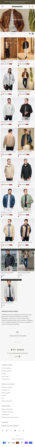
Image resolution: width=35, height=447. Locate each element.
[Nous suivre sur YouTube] (15, 430)
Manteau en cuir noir (23, 61)
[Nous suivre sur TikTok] (19, 430)
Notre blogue (5, 376)
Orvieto (3, 152)
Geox (2, 243)
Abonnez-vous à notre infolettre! (10, 425)
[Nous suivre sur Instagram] (6, 430)
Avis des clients (6, 379)
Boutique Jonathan (6, 371)
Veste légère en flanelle (7, 272)
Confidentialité (5, 414)
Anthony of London (6, 62)
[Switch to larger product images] (30, 33)
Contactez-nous (6, 390)
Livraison (4, 395)
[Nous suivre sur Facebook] (2, 430)
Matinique (20, 213)
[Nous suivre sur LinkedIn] (23, 430)
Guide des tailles (6, 393)
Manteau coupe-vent (6, 91)
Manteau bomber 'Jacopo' (8, 242)
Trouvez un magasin (7, 387)
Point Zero (3, 92)
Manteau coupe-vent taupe (8, 151)
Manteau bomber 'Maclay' (25, 212)
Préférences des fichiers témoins (10, 417)
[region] (17, 335)
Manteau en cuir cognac (24, 91)
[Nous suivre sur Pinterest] (11, 430)
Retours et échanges (7, 409)
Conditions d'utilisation (7, 412)
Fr (16, 435)
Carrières (4, 373)
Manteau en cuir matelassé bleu (25, 151)
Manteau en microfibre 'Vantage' (7, 121)
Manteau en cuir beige (7, 61)
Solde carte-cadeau (7, 401)
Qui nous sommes (6, 368)
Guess (2, 183)
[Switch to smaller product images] (32, 33)
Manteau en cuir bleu (6, 212)
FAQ (3, 398)
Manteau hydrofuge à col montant (7, 181)
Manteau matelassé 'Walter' (25, 242)
